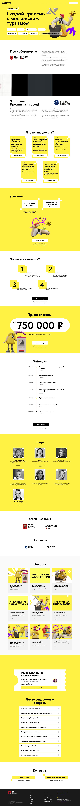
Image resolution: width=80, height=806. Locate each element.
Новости (45, 793)
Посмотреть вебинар (39, 687)
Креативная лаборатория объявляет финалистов (38, 641)
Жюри (31, 803)
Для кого (31, 795)
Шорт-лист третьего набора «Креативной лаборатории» (17, 613)
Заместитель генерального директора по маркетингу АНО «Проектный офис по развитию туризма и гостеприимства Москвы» (18, 462)
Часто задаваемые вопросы (48, 795)
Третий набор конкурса (48, 801)
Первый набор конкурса (48, 797)
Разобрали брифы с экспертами (61, 641)
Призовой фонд (32, 799)
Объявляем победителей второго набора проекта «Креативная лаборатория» (38, 614)
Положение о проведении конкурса (63, 791)
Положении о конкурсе (42, 245)
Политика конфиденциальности (62, 793)
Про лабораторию (33, 791)
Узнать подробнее (40, 155)
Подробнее (41, 370)
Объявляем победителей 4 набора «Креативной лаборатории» (16, 586)
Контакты (59, 797)
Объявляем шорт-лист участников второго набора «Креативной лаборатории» (60, 614)
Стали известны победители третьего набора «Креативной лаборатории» (61, 586)
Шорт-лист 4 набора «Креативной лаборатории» (38, 586)
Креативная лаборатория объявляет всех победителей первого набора (17, 642)
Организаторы (46, 791)
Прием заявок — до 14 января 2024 (50, 33)
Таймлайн (31, 801)
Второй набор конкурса (48, 799)
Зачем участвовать (33, 797)
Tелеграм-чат (24, 777)
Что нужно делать (33, 793)
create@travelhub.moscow (56, 777)
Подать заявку (40, 240)
